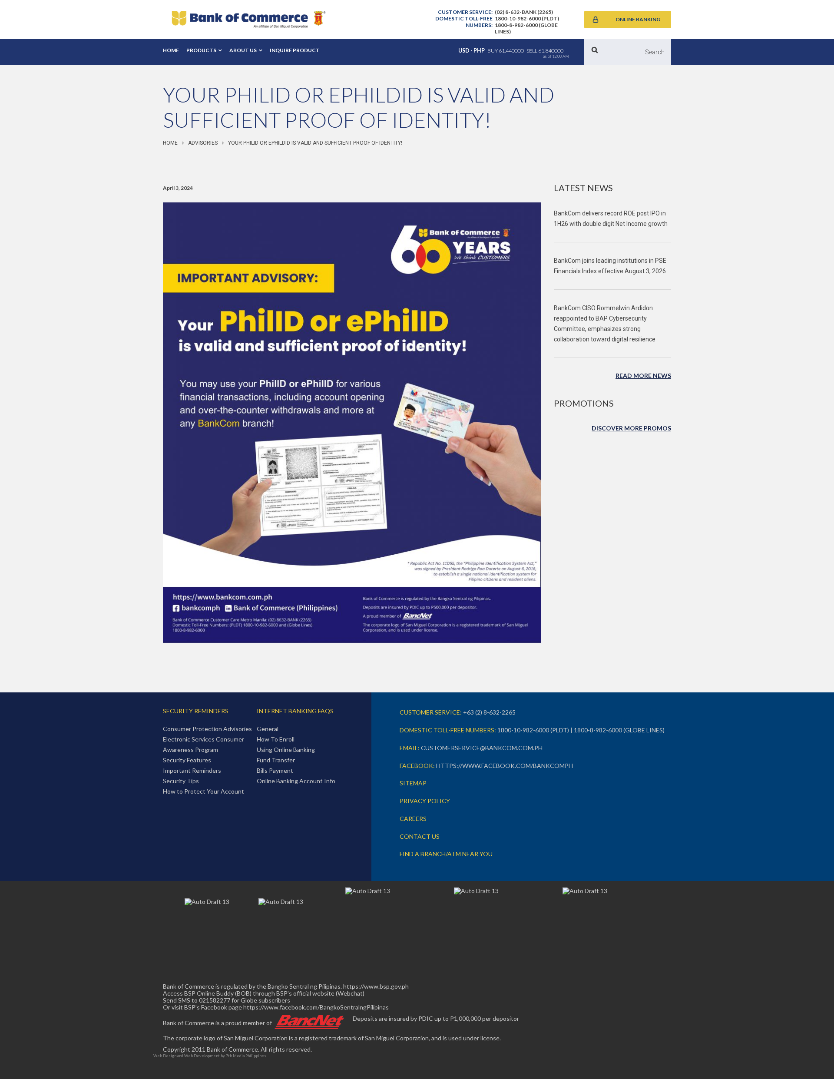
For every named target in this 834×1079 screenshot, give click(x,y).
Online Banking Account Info (296, 780)
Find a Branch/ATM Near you (446, 853)
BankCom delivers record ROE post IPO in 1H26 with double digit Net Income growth (611, 218)
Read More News (643, 375)
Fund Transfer (276, 760)
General (267, 728)
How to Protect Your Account (203, 791)
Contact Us (420, 836)
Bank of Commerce (248, 19)
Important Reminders (192, 770)
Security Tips (181, 780)
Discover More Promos (631, 428)
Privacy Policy (425, 800)
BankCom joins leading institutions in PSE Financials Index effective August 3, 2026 (610, 266)
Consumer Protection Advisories (207, 728)
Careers (413, 818)
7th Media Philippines (246, 1055)
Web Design (164, 1055)
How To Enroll (276, 739)
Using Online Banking (286, 749)
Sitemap (413, 783)
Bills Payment (275, 770)
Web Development (202, 1055)
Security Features (187, 760)
